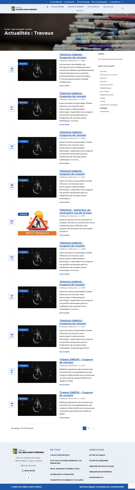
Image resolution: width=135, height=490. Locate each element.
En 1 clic (80, 10)
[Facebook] (123, 2)
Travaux (23, 141)
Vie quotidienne (57, 7)
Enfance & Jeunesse (76, 7)
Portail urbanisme (100, 2)
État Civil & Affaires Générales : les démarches (66, 461)
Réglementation (107, 95)
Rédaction (72, 61)
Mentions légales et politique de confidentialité (102, 487)
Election (103, 78)
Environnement (106, 85)
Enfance (103, 81)
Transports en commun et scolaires (66, 480)
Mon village (108, 7)
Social (102, 101)
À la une (23, 64)
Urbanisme (104, 111)
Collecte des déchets (60, 455)
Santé (102, 98)
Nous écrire (30, 470)
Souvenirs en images (108, 105)
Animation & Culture (108, 75)
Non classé (104, 91)
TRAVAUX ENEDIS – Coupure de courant (72, 172)
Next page (93, 428)
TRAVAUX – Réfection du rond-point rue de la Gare (75, 211)
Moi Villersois (93, 7)
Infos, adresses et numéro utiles (64, 469)
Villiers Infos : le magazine (62, 474)
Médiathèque (105, 88)
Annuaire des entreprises (100, 472)
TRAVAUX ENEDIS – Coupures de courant (72, 56)
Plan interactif (96, 477)
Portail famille (84, 2)
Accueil (7, 29)
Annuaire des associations (101, 466)
